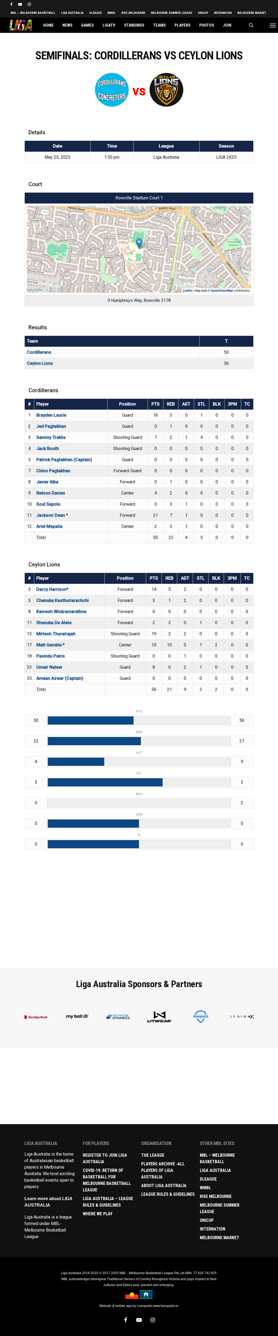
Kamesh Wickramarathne (61, 611)
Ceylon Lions (40, 363)
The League (152, 1155)
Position (127, 404)
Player (42, 404)
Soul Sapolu (48, 504)
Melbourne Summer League (219, 1208)
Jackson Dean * (52, 515)
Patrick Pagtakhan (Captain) (64, 459)
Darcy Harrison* (52, 589)
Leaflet (187, 290)
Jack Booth (47, 448)
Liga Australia (215, 1170)
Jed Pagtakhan (51, 426)
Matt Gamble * (50, 645)
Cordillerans (39, 352)
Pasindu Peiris (50, 656)
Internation (212, 1229)
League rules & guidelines (168, 1194)
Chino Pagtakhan (53, 470)
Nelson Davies (50, 493)
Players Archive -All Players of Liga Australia (163, 1170)
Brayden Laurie (51, 415)
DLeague (208, 1179)
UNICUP (207, 1220)
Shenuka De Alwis (54, 622)
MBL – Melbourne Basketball (217, 1158)
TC (247, 404)
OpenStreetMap (222, 290)
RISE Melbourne (216, 1196)
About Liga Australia (164, 1185)
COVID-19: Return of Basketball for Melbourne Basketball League (107, 1180)
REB (171, 404)
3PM (232, 404)
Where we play (97, 1213)
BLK (217, 404)
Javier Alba (47, 481)
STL (202, 404)
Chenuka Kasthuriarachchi (62, 600)
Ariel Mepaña (49, 526)
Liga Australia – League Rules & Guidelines (108, 1202)
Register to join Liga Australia (105, 1158)
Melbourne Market (219, 1237)
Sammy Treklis (51, 437)
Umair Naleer (49, 667)
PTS (155, 404)
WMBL (205, 1187)
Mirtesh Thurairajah (55, 633)
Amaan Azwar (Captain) (59, 678)
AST (186, 404)
